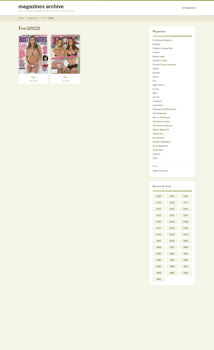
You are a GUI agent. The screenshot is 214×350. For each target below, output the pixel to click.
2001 (158, 241)
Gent (155, 93)
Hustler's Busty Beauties (164, 64)
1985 (172, 273)
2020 (185, 196)
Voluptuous (158, 150)
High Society (159, 85)
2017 (185, 202)
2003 (172, 234)
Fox (43, 18)
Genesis (156, 73)
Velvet (156, 77)
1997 (172, 247)
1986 (158, 273)
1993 (185, 254)
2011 (186, 215)
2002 (185, 234)
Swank (156, 69)
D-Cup (156, 89)
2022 (158, 196)
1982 (158, 279)
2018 (172, 202)
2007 (158, 228)
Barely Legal (159, 56)
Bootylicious (158, 138)
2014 (185, 209)
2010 (158, 222)
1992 (158, 260)
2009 (172, 222)
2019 (158, 202)
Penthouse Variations (163, 125)
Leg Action (158, 105)
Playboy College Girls (163, 48)
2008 (185, 222)
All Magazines (189, 8)
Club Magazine (160, 113)
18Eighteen (158, 134)
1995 (158, 254)
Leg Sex (156, 154)
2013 (158, 215)
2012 (172, 215)
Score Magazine (160, 146)
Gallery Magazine (161, 129)
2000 (172, 241)
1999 (185, 241)
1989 (158, 266)
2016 (158, 209)
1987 (185, 266)
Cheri (155, 158)
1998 (158, 247)
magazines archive (41, 6)
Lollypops (157, 101)
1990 (185, 260)
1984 (185, 273)
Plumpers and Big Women (164, 109)
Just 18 (156, 97)
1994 (172, 254)
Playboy (156, 44)
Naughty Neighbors (162, 142)
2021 (172, 196)
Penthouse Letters (161, 121)
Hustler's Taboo (160, 60)
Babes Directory (160, 171)
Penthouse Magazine (163, 40)
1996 (185, 247)
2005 (185, 228)
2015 (172, 209)
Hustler (156, 52)
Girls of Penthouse (161, 117)
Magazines (33, 18)
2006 (172, 228)
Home (21, 18)
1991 (172, 260)
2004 (158, 234)
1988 (172, 266)
